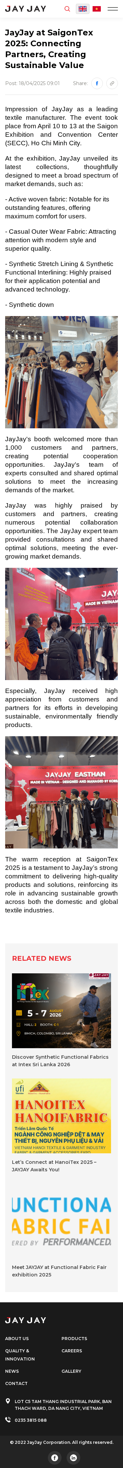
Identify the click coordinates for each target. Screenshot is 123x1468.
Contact (16, 1383)
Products (74, 1338)
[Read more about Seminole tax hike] (55, 1458)
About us (17, 1338)
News (12, 1371)
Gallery (71, 1371)
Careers (72, 1350)
